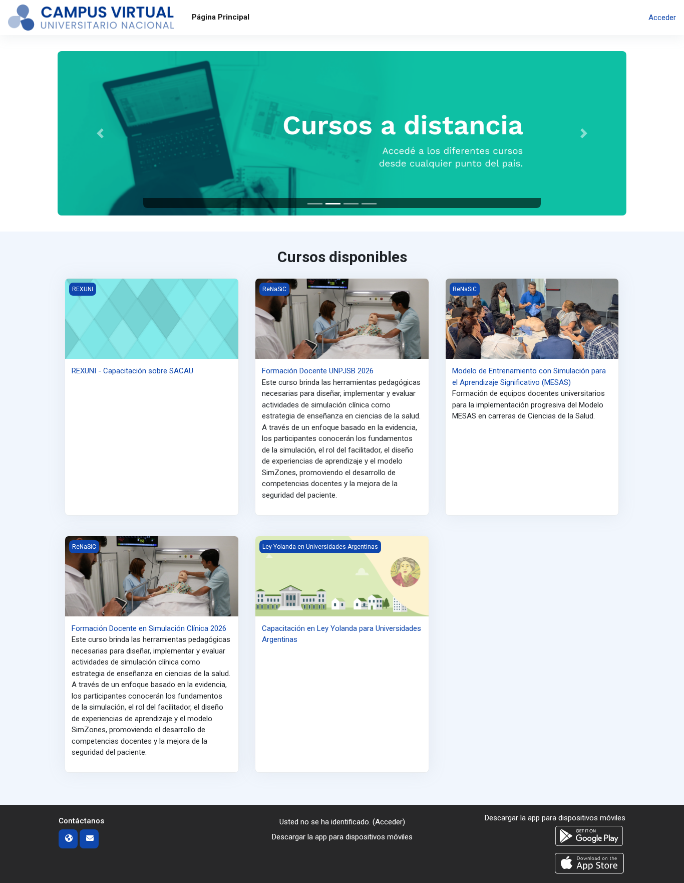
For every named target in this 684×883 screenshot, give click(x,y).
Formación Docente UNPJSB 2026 (318, 370)
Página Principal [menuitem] (220, 17)
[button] (100, 133)
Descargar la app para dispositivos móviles (342, 836)
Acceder (662, 17)
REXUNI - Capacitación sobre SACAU (132, 370)
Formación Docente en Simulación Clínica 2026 (149, 628)
